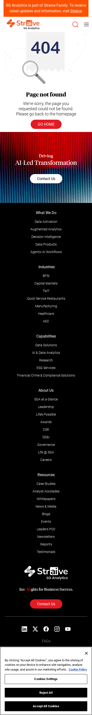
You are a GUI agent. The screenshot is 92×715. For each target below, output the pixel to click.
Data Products (46, 244)
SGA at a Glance (46, 399)
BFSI (46, 276)
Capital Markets (46, 283)
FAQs (46, 641)
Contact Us (46, 178)
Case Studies (46, 484)
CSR (46, 429)
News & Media (46, 506)
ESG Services (46, 368)
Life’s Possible (46, 414)
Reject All (45, 692)
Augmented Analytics (46, 229)
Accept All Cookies (46, 706)
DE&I (46, 437)
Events (46, 521)
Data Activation (46, 222)
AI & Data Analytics (46, 353)
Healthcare (46, 314)
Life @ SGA (46, 452)
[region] (46, 681)
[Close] (86, 653)
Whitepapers (46, 499)
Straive (76, 11)
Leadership (46, 407)
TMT (46, 291)
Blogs (46, 514)
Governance (46, 445)
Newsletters (46, 537)
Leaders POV (46, 529)
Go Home (46, 124)
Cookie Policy (78, 669)
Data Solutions (46, 345)
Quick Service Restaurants (46, 298)
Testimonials (46, 552)
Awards (46, 422)
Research (46, 360)
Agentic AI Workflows (46, 252)
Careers (46, 460)
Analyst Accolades (46, 491)
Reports (46, 544)
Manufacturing (46, 306)
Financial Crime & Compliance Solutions (46, 375)
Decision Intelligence (46, 237)
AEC (46, 321)
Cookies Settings (46, 679)
